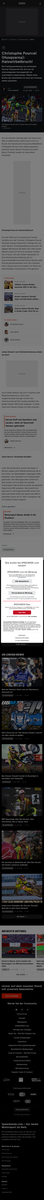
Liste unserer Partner (25, 629)
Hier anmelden (32, 616)
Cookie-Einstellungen (22, 640)
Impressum (22, 635)
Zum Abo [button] (22, 612)
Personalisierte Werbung (22, 593)
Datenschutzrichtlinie (22, 638)
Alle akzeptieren (22, 581)
